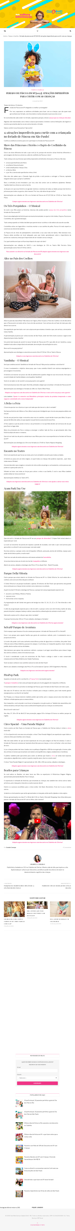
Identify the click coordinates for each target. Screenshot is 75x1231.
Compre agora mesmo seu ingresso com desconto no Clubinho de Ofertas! (37, 201)
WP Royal (40, 1218)
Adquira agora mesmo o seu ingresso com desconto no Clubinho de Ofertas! (37, 446)
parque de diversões (43, 538)
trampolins (36, 561)
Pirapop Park (34, 679)
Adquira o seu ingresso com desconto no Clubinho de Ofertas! (37, 356)
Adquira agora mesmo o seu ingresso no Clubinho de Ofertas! (37, 719)
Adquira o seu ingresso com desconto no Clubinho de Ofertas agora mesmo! (37, 623)
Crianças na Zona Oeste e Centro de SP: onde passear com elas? (14, 921)
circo (69, 728)
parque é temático (11, 683)
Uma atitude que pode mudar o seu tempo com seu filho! (36, 913)
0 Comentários (67, 847)
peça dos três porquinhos (58, 210)
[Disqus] (37, 961)
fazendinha (47, 557)
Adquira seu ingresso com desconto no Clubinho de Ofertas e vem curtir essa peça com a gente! (37, 392)
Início (5, 36)
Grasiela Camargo (11, 847)
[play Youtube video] (37, 821)
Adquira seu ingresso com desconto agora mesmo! (37, 670)
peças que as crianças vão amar (60, 118)
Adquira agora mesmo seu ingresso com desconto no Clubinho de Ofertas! (37, 569)
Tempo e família (13, 36)
